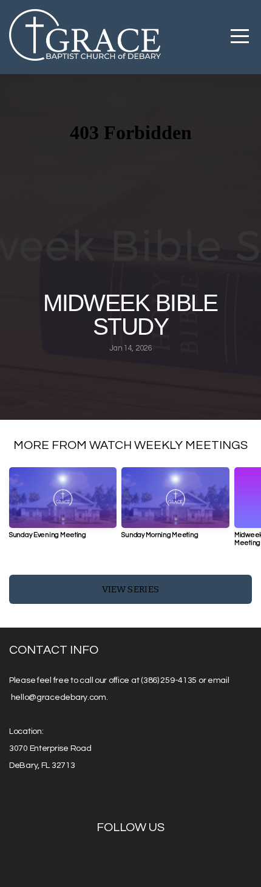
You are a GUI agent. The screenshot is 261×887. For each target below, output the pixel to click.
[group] (63, 507)
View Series (130, 589)
